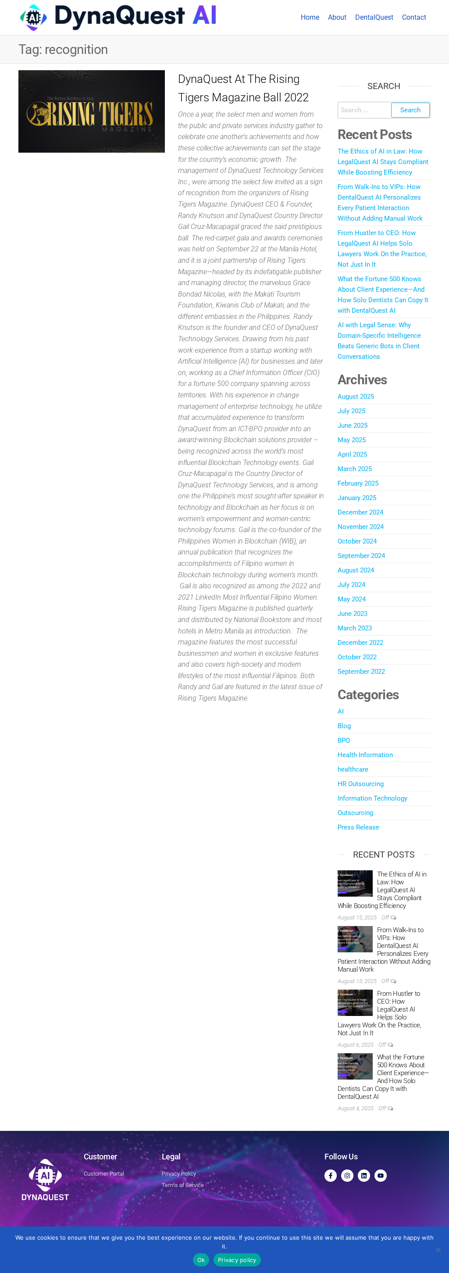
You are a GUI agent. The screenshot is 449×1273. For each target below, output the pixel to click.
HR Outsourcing (361, 784)
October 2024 (357, 541)
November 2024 (361, 527)
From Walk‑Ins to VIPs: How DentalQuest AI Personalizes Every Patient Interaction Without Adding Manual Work (384, 949)
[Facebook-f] (330, 1175)
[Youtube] (380, 1175)
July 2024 (351, 585)
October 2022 (357, 657)
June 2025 (352, 425)
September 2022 (361, 672)
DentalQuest (374, 17)
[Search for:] (384, 110)
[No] (438, 1249)
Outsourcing (355, 813)
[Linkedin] (364, 1175)
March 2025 (355, 469)
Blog (344, 726)
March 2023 (355, 628)
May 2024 (352, 599)
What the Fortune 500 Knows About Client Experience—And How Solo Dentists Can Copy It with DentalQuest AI (384, 1077)
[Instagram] (347, 1175)
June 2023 (352, 614)
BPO (344, 740)
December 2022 (360, 643)
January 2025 (357, 498)
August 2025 (356, 396)
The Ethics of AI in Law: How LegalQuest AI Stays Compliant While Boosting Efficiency (383, 161)
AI (341, 711)
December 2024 (360, 512)
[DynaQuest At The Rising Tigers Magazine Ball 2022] (91, 111)
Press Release (358, 827)
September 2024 (361, 556)
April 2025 (352, 454)
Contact (414, 17)
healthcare (353, 769)
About (337, 17)
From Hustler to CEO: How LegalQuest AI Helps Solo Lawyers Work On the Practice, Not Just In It (379, 1013)
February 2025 (358, 483)
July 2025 (351, 411)
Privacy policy (237, 1259)
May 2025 (352, 440)
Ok (201, 1259)
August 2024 (356, 570)
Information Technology (372, 798)
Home (310, 17)
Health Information (365, 755)
